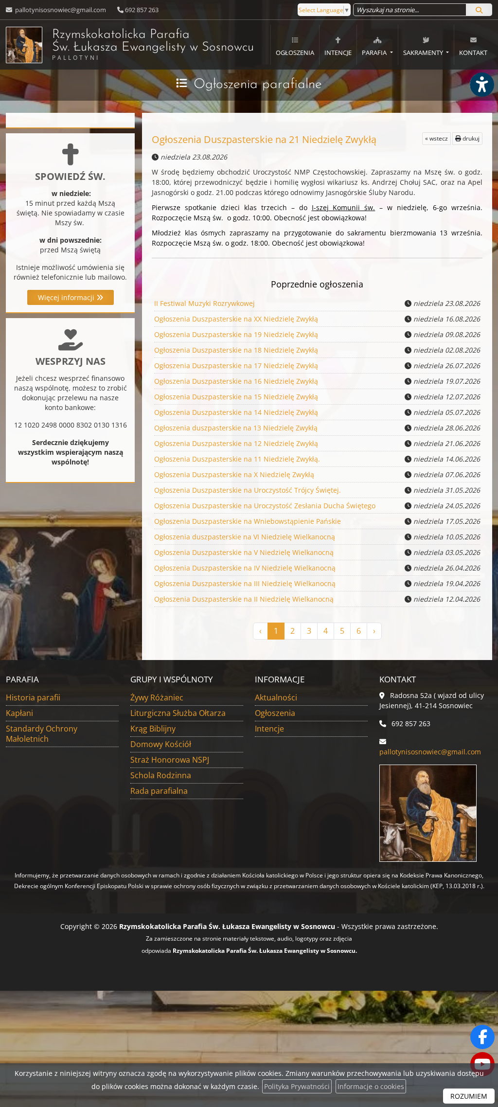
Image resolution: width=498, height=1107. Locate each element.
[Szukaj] (479, 9)
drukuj (470, 138)
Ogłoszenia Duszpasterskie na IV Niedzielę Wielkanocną (245, 567)
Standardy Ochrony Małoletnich (41, 733)
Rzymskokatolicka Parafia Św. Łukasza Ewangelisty (153, 45)
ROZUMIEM (468, 1096)
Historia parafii (33, 697)
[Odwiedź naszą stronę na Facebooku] (482, 1037)
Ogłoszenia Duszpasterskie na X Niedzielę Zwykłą (234, 474)
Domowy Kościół (160, 744)
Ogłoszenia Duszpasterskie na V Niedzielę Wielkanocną (244, 552)
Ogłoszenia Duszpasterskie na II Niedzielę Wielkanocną (244, 599)
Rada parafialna (159, 791)
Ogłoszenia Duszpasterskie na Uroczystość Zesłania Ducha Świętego (264, 505)
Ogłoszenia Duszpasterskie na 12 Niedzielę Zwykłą (236, 443)
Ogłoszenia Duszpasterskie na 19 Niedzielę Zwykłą (236, 334)
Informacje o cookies (371, 1086)
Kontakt (473, 52)
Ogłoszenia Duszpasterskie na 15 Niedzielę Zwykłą (236, 396)
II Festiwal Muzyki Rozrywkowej (204, 303)
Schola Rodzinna (160, 775)
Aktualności (276, 697)
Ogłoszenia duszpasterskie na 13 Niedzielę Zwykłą (236, 427)
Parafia (375, 52)
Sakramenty (424, 52)
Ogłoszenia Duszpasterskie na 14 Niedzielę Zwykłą (236, 412)
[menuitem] (294, 45)
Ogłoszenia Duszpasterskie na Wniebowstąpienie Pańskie (247, 521)
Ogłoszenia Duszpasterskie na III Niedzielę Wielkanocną (245, 583)
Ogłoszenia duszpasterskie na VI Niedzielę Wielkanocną (244, 536)
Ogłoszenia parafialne (258, 84)
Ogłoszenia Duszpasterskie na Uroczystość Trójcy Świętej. (247, 490)
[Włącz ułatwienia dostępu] (481, 84)
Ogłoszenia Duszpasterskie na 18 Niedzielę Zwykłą (236, 350)
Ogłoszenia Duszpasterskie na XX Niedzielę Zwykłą (236, 318)
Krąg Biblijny (153, 728)
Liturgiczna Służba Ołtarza (178, 713)
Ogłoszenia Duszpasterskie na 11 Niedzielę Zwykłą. (237, 459)
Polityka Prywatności (297, 1086)
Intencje (338, 52)
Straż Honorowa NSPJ (169, 759)
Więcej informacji (67, 297)
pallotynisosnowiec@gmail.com (60, 9)
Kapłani (19, 713)
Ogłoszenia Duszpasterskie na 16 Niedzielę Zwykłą (236, 381)
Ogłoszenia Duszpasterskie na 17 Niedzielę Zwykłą (236, 365)
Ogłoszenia (295, 52)
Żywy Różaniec (156, 697)
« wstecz (436, 138)
